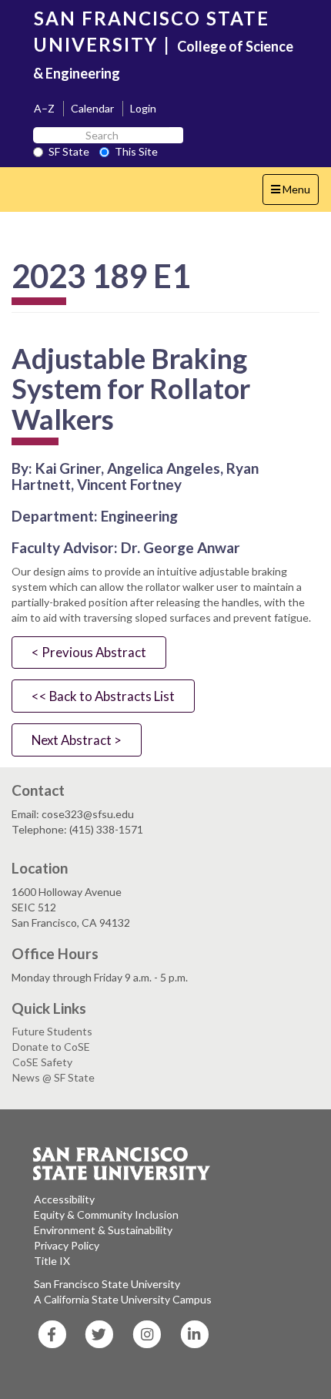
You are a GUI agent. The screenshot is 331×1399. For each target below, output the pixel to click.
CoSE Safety (42, 1062)
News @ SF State (53, 1077)
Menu (294, 193)
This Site (136, 151)
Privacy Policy (66, 1245)
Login (143, 108)
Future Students (52, 1031)
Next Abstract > (77, 740)
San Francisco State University (107, 1283)
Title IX (52, 1260)
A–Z (44, 108)
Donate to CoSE (51, 1046)
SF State (68, 151)
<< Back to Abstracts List (103, 696)
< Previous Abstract (89, 652)
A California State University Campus (123, 1299)
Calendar (92, 108)
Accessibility (64, 1199)
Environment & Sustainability (103, 1229)
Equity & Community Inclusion (106, 1214)
